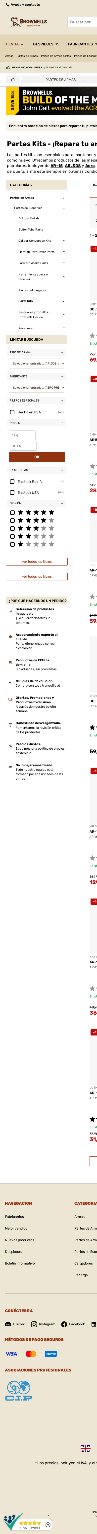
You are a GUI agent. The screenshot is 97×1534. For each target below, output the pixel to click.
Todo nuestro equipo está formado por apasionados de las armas (39, 774)
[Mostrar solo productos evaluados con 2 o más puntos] (36, 536)
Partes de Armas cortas (56, 56)
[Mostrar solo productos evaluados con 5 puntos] (36, 512)
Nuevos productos (19, 1240)
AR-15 (56, 165)
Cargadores (83, 1263)
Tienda (12, 44)
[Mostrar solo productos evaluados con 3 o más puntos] (36, 528)
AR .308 (73, 165)
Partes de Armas (27, 56)
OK (37, 457)
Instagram (47, 1324)
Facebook (77, 1324)
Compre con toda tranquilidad (38, 685)
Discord (19, 1324)
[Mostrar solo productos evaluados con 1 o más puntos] (36, 544)
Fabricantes (14, 1217)
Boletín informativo (20, 1263)
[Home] (11, 79)
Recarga (81, 1275)
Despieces (43, 44)
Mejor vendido (16, 1228)
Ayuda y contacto (25, 4)
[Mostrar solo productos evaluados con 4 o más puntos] (36, 520)
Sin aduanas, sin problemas (36, 669)
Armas (9, 56)
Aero (90, 165)
